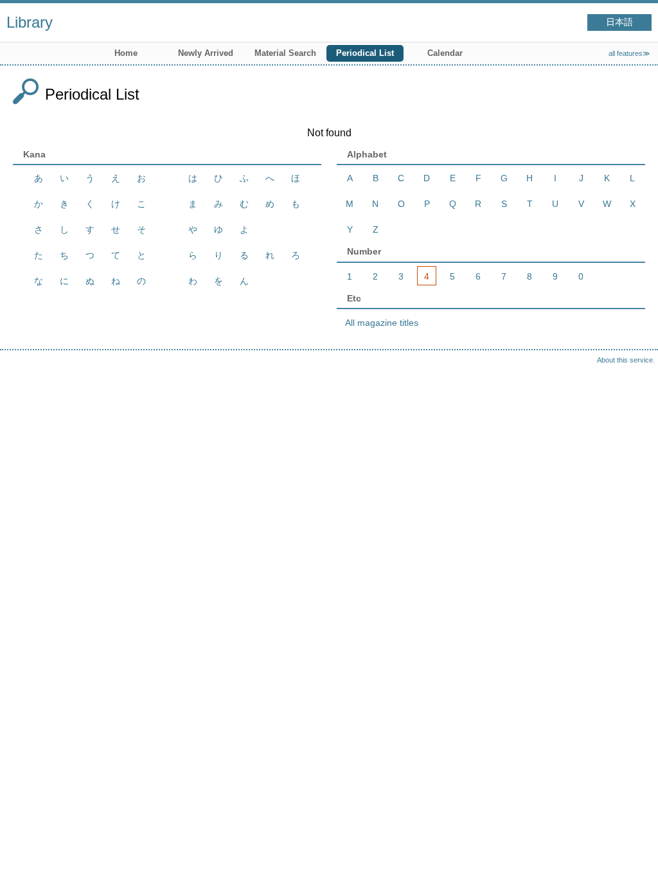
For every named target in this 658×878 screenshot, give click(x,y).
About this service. (626, 360)
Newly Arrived (205, 53)
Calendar (445, 53)
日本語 (619, 22)
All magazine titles (381, 323)
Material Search (285, 53)
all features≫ (629, 53)
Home (126, 53)
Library (29, 22)
